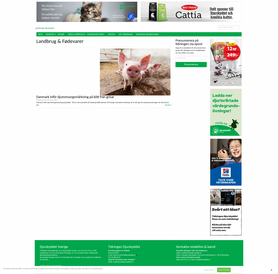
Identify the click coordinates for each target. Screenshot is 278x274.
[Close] (271, 270)
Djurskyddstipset (95, 34)
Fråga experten (76, 34)
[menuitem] (40, 34)
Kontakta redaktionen (147, 34)
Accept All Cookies (224, 270)
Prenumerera (191, 64)
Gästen (111, 34)
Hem (40, 34)
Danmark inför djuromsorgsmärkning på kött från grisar (75, 97)
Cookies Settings (209, 270)
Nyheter (50, 34)
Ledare (61, 34)
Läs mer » (168, 105)
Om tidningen (126, 34)
